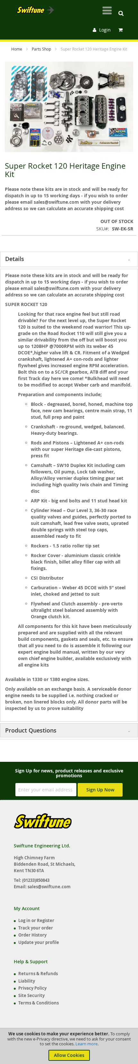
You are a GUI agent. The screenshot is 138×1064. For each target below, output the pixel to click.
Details (14, 259)
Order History (32, 935)
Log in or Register (36, 920)
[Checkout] (121, 30)
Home (17, 48)
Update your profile (38, 942)
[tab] (69, 259)
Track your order (35, 928)
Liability (26, 981)
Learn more (86, 1044)
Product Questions (30, 730)
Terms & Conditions (38, 1003)
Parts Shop (42, 48)
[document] (69, 1046)
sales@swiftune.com (49, 887)
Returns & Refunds (38, 973)
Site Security (31, 995)
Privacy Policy (32, 988)
